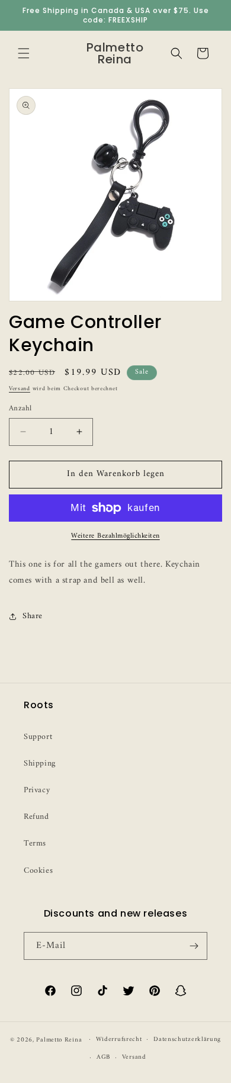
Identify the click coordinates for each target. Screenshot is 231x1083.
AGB (103, 1057)
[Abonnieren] (194, 946)
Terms (35, 843)
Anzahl (20, 408)
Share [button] (33, 616)
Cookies (38, 870)
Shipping (40, 763)
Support (38, 737)
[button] (24, 53)
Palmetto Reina (59, 1039)
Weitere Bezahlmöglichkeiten (115, 536)
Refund (36, 816)
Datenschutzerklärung (187, 1039)
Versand (19, 389)
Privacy (37, 790)
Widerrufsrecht (119, 1039)
